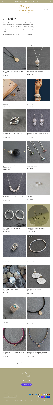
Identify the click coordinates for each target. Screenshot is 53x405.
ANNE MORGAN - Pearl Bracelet (33, 103)
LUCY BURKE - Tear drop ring (32, 196)
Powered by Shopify (20, 400)
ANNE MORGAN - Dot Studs (8, 103)
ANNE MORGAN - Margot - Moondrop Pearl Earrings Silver (37, 134)
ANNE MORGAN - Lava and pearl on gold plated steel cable (13, 166)
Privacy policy (33, 400)
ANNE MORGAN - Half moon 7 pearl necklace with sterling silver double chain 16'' (13, 197)
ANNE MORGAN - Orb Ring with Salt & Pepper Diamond (14, 258)
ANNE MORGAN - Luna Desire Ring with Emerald (13, 321)
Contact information (46, 402)
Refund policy (27, 400)
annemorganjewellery (13, 400)
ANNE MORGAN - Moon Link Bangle (34, 258)
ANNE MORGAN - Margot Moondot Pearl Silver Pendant (38, 71)
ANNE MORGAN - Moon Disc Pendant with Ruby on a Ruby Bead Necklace (13, 353)
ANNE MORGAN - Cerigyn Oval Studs (10, 289)
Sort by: (30, 45)
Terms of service (40, 400)
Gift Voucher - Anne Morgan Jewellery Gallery (36, 228)
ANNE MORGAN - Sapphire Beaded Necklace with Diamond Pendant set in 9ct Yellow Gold (37, 353)
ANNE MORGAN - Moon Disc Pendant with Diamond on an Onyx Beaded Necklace (38, 322)
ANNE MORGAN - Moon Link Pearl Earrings (11, 228)
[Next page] (35, 362)
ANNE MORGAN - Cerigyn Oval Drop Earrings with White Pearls (37, 290)
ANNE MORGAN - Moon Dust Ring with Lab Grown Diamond (13, 134)
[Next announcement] (50, 1)
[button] (2, 9)
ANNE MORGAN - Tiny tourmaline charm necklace (37, 165)
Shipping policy (47, 400)
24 (31, 362)
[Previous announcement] (2, 1)
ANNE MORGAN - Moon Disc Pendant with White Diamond (13, 72)
